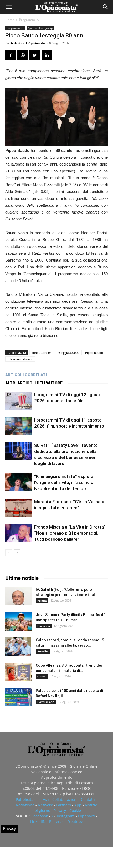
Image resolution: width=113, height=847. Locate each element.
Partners (63, 804)
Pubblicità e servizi (32, 799)
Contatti (88, 799)
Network (45, 804)
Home (9, 19)
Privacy (60, 810)
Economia (43, 626)
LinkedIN (38, 821)
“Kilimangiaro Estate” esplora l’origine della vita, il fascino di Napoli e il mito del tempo (64, 482)
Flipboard (86, 816)
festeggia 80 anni (67, 353)
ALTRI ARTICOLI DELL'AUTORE (34, 383)
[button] (105, 7)
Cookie (75, 810)
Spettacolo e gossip (40, 28)
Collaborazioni (65, 799)
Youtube (75, 821)
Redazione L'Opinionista (27, 43)
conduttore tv (41, 353)
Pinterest (57, 821)
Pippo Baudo (94, 353)
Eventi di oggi (46, 702)
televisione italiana (20, 359)
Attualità (43, 651)
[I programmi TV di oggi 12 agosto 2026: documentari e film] (18, 401)
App (77, 804)
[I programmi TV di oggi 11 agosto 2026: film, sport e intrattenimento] (18, 426)
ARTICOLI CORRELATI (26, 374)
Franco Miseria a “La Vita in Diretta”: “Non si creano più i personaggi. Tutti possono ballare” (70, 533)
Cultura (42, 676)
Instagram (66, 816)
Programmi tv (29, 19)
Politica (42, 600)
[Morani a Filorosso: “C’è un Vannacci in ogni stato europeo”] (18, 508)
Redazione (25, 804)
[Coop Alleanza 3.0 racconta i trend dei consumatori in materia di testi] (18, 672)
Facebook (40, 816)
